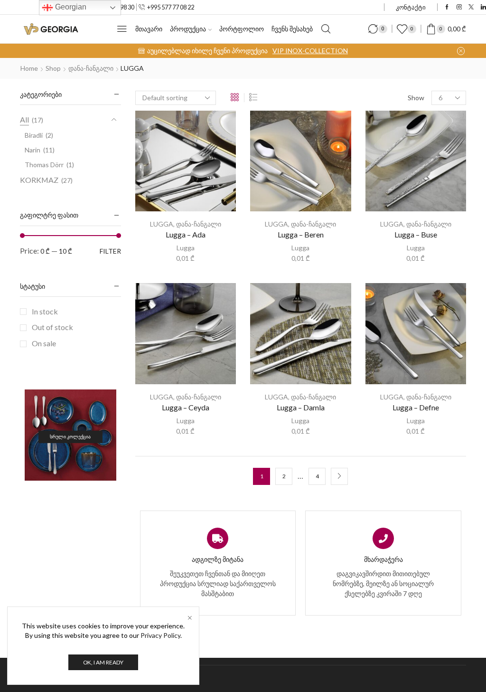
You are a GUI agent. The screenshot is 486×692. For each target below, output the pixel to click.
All (24, 119)
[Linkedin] (483, 7)
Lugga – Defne (416, 407)
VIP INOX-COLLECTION (310, 51)
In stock (45, 311)
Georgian (69, 7)
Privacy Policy (160, 635)
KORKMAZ (39, 179)
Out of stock (52, 327)
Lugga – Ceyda (185, 407)
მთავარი (148, 29)
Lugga (186, 248)
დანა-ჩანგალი (90, 68)
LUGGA (161, 224)
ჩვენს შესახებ (292, 29)
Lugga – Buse (415, 234)
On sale (44, 343)
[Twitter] (471, 7)
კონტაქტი (411, 7)
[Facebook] (446, 7)
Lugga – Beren (301, 234)
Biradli (34, 135)
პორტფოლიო (241, 29)
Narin (32, 150)
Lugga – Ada (186, 234)
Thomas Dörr (44, 165)
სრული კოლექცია (70, 436)
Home (29, 68)
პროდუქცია (188, 29)
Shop (53, 68)
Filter (110, 251)
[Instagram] (459, 7)
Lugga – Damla (301, 407)
